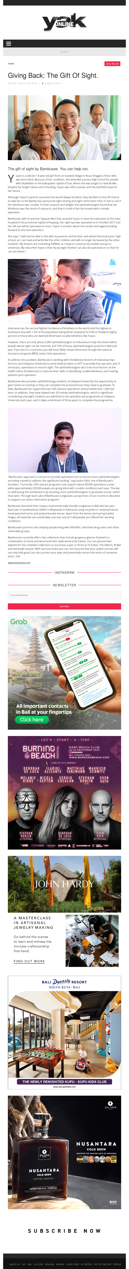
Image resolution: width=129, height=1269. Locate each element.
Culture (38, 1264)
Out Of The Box (102, 1264)
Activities (86, 1264)
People (117, 1264)
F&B (29, 1264)
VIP (23, 1264)
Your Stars (72, 1264)
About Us (14, 1264)
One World (112, 63)
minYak (60, 1264)
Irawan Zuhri (52, 83)
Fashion (49, 1264)
